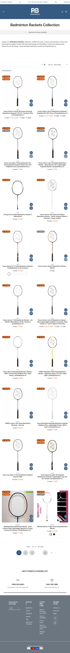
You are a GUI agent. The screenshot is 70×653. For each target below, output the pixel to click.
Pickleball (29, 613)
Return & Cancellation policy (43, 627)
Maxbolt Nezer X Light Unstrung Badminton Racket (52, 527)
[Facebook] (55, 618)
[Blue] (16, 274)
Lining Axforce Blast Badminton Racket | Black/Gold (18, 215)
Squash (28, 616)
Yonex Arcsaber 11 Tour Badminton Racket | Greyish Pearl (18, 476)
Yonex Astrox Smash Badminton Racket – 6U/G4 (52, 267)
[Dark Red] (9, 274)
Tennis (28, 610)
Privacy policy (42, 621)
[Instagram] (55, 623)
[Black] (54, 534)
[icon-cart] (66, 11)
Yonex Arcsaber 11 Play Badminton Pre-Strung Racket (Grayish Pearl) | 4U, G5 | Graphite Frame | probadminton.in (18, 164)
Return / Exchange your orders (43, 611)
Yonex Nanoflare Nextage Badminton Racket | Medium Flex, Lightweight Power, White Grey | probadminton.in (52, 425)
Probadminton (37, 646)
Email (11, 608)
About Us (56, 610)
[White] (50, 534)
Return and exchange (29, 623)
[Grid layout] (44, 64)
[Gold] (23, 274)
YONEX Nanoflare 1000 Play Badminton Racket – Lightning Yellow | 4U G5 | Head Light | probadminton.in (52, 373)
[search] (62, 11)
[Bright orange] (12, 274)
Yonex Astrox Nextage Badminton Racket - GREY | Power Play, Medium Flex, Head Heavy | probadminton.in (18, 373)
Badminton (29, 608)
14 (45, 553)
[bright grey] (19, 274)
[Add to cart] (31, 104)
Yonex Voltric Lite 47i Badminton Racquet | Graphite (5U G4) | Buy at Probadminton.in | (52, 112)
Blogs (55, 613)
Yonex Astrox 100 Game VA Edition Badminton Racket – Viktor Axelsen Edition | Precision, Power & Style (52, 216)
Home (25, 32)
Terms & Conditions (43, 617)
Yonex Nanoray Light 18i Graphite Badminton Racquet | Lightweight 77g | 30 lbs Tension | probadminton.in (52, 476)
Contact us (56, 608)
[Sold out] (31, 156)
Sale (27, 619)
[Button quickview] (31, 101)
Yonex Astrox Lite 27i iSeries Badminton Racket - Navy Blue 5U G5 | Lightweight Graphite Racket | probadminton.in (52, 164)
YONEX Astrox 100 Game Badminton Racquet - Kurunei (18, 424)
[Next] (51, 553)
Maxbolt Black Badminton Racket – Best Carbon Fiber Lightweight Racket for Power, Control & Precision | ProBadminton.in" (18, 528)
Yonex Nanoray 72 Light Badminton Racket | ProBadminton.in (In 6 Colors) (17, 267)
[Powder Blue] (26, 274)
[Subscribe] (18, 608)
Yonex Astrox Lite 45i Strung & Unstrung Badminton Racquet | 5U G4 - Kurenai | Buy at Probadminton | (18, 113)
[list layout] (42, 64)
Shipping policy (42, 632)
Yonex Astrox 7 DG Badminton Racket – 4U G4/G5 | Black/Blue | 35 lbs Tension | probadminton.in (18, 322)
